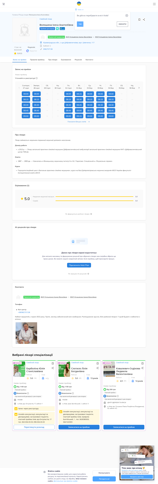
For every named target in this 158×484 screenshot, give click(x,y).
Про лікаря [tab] (52, 60)
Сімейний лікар (46, 19)
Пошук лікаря (23, 15)
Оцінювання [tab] (66, 60)
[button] (144, 19)
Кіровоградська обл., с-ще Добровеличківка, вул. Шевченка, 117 (68, 42)
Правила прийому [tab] (37, 60)
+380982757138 (24, 312)
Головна (15, 15)
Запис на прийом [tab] (19, 60)
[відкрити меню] (154, 4)
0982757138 (48, 49)
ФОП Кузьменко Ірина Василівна (79, 37)
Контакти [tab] (89, 60)
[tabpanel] (79, 207)
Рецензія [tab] (78, 60)
